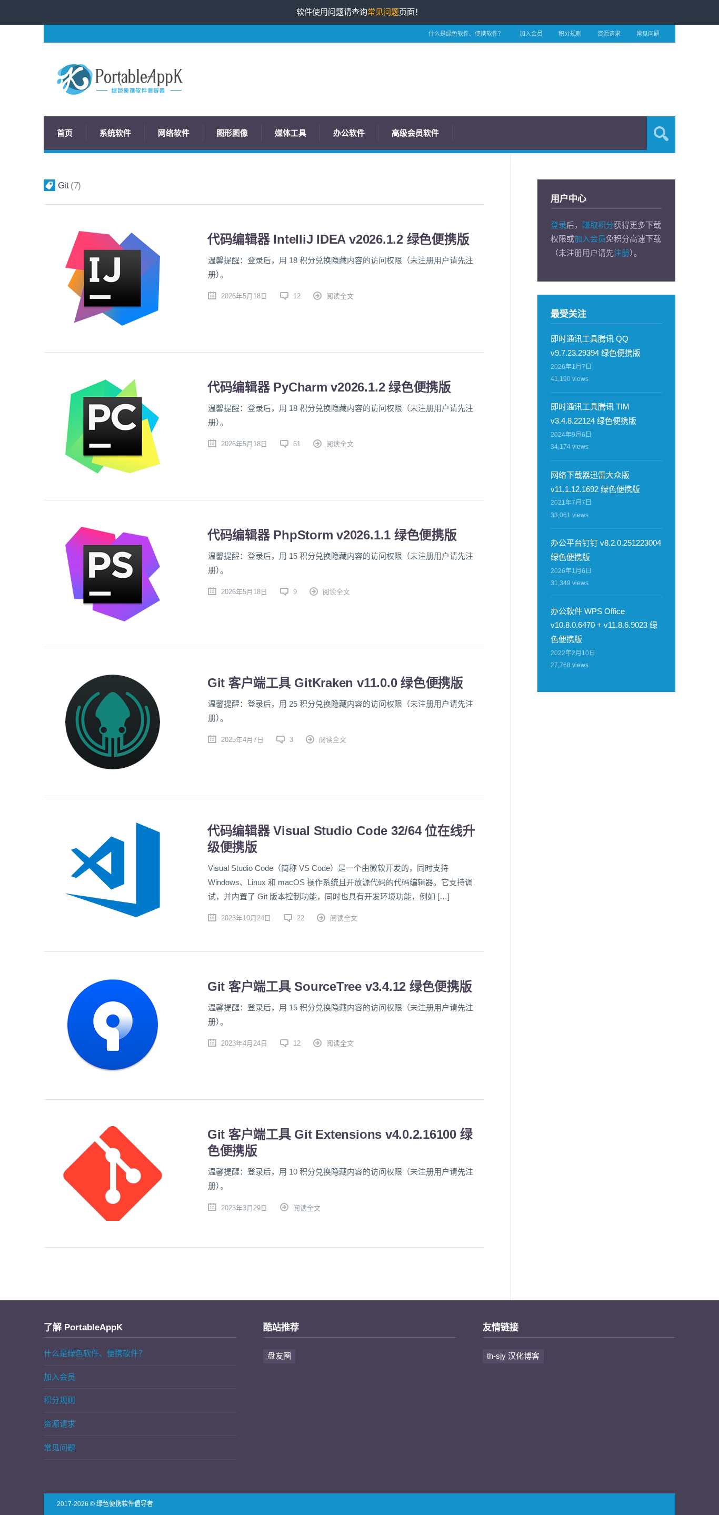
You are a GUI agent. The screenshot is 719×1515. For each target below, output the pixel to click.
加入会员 (531, 34)
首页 (65, 132)
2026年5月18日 (244, 296)
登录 (558, 224)
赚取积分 (598, 224)
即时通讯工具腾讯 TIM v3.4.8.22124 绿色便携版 (593, 413)
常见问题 (648, 34)
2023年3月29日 (244, 1208)
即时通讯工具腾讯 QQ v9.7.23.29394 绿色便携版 (596, 345)
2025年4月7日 (242, 740)
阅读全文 (340, 296)
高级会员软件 (415, 132)
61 (297, 444)
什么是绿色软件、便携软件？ (466, 34)
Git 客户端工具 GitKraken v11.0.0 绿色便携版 (335, 683)
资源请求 (609, 34)
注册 (622, 252)
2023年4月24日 (244, 1043)
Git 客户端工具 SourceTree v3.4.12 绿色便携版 (339, 986)
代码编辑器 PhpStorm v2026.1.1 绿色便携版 (332, 535)
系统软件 (115, 132)
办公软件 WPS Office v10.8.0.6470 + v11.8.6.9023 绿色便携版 (604, 625)
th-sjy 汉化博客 (513, 1355)
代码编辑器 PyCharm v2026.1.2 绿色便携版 (329, 387)
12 (297, 296)
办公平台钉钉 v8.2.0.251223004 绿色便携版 (606, 549)
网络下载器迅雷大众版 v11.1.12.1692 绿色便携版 (595, 482)
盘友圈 (279, 1355)
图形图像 (232, 132)
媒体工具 (290, 132)
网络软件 (173, 132)
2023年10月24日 (246, 918)
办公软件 (349, 132)
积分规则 (570, 34)
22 (300, 918)
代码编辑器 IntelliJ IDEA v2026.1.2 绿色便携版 (338, 239)
